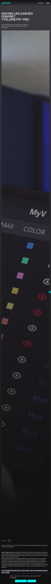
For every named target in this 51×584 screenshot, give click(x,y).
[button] (41, 3)
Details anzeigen (13, 577)
